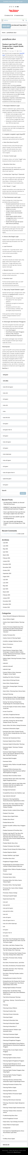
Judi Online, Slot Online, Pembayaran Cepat (13, 717)
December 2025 (7, 564)
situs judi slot (6, 905)
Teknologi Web (6, 1096)
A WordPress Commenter (9, 533)
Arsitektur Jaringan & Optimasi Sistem (12, 641)
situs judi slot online (8, 911)
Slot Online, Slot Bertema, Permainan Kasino (14, 965)
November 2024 (7, 604)
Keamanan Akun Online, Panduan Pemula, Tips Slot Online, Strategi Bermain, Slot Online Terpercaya (14, 733)
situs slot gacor (7, 442)
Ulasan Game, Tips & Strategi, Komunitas (13, 1121)
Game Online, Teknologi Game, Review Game (14, 691)
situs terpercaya (7, 454)
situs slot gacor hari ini (9, 472)
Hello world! (21, 533)
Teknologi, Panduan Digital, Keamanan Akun (14, 1107)
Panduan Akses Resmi (8, 819)
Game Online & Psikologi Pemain (11, 680)
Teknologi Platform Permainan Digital (12, 1093)
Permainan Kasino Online (9, 877)
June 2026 (5, 546)
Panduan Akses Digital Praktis (10, 816)
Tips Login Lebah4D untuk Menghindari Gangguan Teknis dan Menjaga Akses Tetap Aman (14, 523)
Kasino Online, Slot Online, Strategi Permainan (14, 725)
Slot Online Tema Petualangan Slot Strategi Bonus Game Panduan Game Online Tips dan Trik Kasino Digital (14, 940)
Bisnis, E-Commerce (8, 644)
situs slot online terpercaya (10, 923)
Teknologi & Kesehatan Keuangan (11, 1037)
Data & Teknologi (7, 647)
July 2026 (5, 542)
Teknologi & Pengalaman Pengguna (12, 1040)
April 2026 (5, 552)
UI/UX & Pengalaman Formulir (10, 1118)
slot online (5, 936)
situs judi (5, 902)
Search (4, 490)
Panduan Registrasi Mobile (9, 852)
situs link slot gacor (8, 387)
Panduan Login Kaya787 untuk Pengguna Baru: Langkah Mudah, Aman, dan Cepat (13, 46)
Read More (4, 368)
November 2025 (7, 567)
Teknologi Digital (7, 1054)
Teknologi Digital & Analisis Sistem (12, 1057)
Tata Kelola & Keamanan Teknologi (11, 997)
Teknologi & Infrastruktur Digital (11, 1023)
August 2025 (6, 576)
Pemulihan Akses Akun (9, 858)
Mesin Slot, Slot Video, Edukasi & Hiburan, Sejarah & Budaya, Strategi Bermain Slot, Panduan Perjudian (13, 805)
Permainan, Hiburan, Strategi (10, 893)
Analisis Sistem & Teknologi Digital (12, 638)
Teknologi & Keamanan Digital (10, 1034)
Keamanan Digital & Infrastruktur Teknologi (13, 744)
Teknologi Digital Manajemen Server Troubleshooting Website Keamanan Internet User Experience (14, 1065)
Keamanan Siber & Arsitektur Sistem (12, 775)
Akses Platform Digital (8, 619)
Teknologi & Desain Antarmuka (10, 1014)
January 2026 (6, 561)
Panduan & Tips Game (8, 813)
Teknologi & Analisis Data (9, 1011)
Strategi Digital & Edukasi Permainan (12, 987)
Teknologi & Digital (7, 1017)
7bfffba (5, 51)
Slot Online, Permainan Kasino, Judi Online (13, 962)
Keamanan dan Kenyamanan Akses (11, 738)
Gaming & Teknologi (8, 694)
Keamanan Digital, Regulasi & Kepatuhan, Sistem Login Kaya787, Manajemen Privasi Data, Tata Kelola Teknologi (13, 753)
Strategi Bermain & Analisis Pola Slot (12, 978)
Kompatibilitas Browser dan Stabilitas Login (14, 793)
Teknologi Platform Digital (9, 1087)
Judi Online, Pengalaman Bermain (11, 714)
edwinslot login (7, 669)
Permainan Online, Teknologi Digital (12, 885)
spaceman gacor (7, 478)
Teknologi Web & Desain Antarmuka (12, 1100)
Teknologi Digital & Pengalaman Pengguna (13, 1061)
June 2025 (5, 582)
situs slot (5, 393)
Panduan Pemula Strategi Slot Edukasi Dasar (14, 849)
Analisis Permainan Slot (9, 635)
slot (4, 926)
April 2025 (5, 589)
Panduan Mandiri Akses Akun (10, 843)
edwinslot (5, 663)
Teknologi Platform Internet (10, 1090)
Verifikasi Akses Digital (9, 1138)
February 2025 (6, 595)
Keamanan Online (7, 761)
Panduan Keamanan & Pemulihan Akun (12, 830)
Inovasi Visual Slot (7, 711)
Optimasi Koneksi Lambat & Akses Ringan (13, 810)
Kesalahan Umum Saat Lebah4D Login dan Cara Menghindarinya (12, 1)
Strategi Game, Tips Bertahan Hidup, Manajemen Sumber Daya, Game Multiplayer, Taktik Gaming (14, 992)
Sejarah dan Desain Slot (9, 899)
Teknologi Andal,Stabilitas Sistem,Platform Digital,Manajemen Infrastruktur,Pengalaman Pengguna (14, 1045)
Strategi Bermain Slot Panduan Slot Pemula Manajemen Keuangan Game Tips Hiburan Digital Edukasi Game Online (14, 983)
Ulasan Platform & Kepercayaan (11, 1124)
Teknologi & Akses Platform (10, 1008)
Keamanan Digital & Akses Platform (12, 741)
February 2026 (6, 558)
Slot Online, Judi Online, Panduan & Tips (13, 945)
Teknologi (5, 1005)
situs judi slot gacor (8, 908)
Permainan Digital (7, 874)
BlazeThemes (17, 1152)
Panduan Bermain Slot (8, 822)
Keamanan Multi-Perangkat (9, 758)
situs (4, 411)
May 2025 (5, 585)
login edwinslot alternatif (9, 796)
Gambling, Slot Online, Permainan (11, 677)
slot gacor (5, 399)
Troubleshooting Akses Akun (10, 1115)
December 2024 (7, 601)
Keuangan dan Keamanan (9, 790)
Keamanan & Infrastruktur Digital (11, 728)
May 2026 (5, 549)
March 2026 (6, 555)
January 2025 (6, 598)
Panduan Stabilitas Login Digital (11, 855)
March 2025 (6, 592)
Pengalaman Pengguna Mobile (10, 861)
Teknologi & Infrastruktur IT (10, 1026)
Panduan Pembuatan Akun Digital (11, 846)
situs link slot (6, 417)
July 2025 (5, 579)
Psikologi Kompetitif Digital (10, 896)
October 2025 (6, 570)
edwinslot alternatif (8, 666)
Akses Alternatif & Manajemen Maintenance (14, 616)
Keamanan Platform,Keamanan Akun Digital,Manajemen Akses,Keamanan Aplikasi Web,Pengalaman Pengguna (14, 771)
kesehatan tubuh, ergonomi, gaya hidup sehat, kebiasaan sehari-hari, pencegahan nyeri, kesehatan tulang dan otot (14, 785)
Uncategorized (6, 1127)
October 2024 (6, 607)
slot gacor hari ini (7, 429)
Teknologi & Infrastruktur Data (10, 1020)
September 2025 (7, 573)
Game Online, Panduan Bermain (11, 683)
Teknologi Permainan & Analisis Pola (12, 1084)
